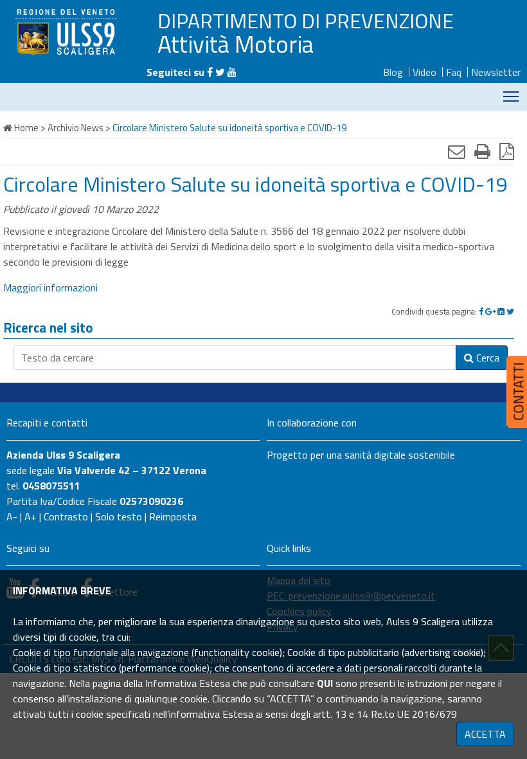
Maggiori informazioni (50, 287)
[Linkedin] (501, 311)
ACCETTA (485, 734)
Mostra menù (511, 95)
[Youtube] (232, 72)
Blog (393, 72)
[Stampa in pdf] (506, 151)
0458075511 (51, 485)
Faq (453, 72)
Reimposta (173, 516)
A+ (30, 516)
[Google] (490, 311)
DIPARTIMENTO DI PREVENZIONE (305, 20)
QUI (325, 683)
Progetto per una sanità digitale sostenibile (361, 454)
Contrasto (66, 516)
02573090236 (151, 501)
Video (424, 72)
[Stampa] (482, 151)
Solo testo (118, 516)
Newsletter (496, 72)
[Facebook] (210, 72)
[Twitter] (220, 72)
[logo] (67, 31)
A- (11, 516)
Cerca (486, 357)
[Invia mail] (456, 151)
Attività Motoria (235, 44)
